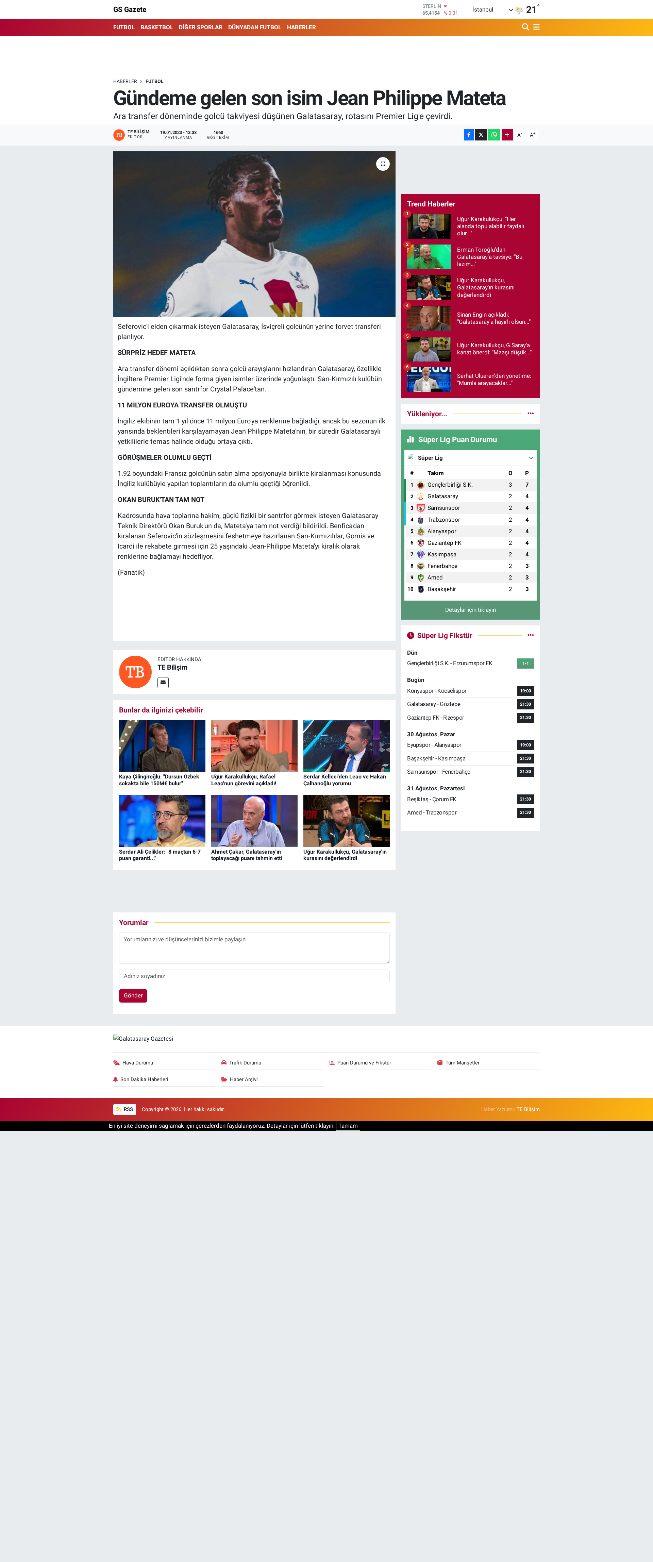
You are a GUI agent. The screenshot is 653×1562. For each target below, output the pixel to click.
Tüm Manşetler (463, 1063)
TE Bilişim (172, 667)
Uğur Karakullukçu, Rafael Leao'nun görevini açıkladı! (243, 779)
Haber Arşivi (244, 1079)
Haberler (125, 81)
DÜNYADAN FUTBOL (254, 27)
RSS (127, 1109)
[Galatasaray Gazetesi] (143, 1038)
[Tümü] (531, 413)
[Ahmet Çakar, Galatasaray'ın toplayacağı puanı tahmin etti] (254, 820)
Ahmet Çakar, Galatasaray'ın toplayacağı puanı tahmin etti (246, 855)
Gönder (133, 995)
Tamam (348, 1125)
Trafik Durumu (245, 1063)
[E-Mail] (163, 682)
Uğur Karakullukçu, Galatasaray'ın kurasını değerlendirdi (345, 855)
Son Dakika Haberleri (144, 1079)
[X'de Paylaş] (481, 134)
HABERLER (301, 27)
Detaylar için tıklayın (470, 609)
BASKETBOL (156, 27)
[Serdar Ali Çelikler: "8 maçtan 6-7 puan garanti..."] (162, 820)
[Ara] (526, 27)
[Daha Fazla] (507, 134)
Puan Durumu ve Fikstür (364, 1063)
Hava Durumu (137, 1063)
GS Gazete (129, 9)
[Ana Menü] (535, 27)
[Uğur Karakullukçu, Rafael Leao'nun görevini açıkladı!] (254, 745)
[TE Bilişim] (135, 671)
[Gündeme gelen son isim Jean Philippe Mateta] (254, 234)
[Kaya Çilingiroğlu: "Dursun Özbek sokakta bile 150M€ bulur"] (162, 745)
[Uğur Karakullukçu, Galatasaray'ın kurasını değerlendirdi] (346, 820)
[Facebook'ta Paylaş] (469, 134)
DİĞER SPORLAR (200, 27)
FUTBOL (124, 27)
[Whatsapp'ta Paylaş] (494, 134)
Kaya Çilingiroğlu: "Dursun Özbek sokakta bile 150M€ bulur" (159, 779)
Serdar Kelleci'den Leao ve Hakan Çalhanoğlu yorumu (344, 779)
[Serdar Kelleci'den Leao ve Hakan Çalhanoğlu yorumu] (346, 745)
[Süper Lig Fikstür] (531, 635)
